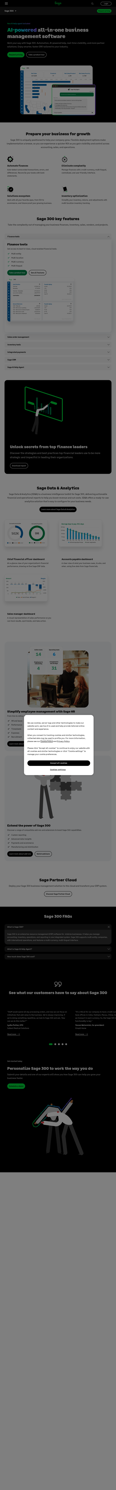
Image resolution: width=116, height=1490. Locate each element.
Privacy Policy (63, 741)
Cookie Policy (47, 741)
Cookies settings (58, 769)
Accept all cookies (58, 763)
